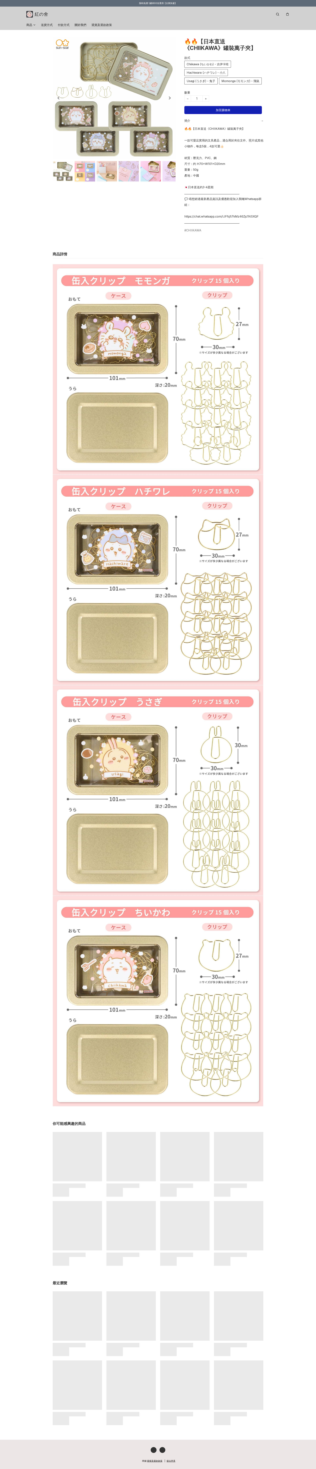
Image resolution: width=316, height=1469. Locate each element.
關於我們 (80, 25)
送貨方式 (47, 25)
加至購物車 (223, 110)
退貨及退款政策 (101, 25)
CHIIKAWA (193, 230)
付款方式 (63, 25)
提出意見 (171, 1460)
